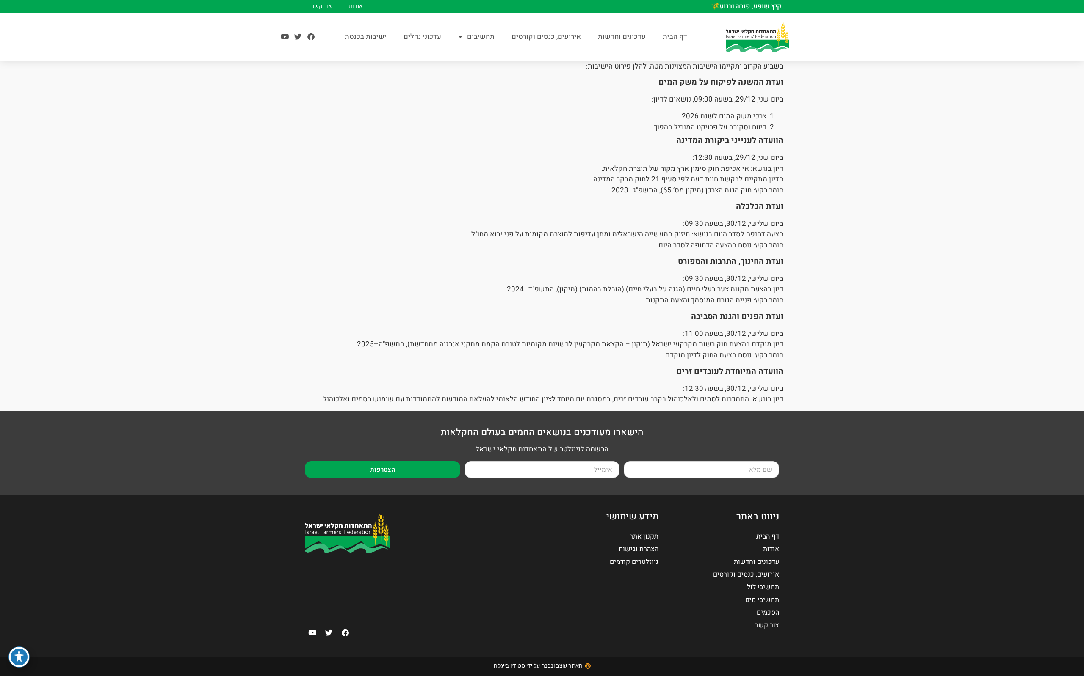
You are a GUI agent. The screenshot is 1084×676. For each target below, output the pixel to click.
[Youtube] (285, 37)
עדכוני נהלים (422, 36)
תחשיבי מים (762, 600)
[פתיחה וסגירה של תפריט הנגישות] (19, 657)
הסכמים (768, 612)
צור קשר (321, 6)
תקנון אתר (644, 536)
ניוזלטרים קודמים (634, 562)
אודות (356, 6)
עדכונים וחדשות (622, 36)
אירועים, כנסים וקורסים (546, 36)
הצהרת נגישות (638, 549)
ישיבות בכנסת (366, 36)
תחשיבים (481, 36)
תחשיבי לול (763, 587)
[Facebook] (311, 37)
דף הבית (675, 36)
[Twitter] (298, 37)
